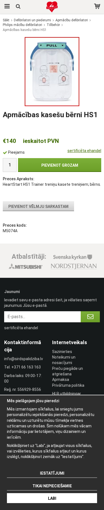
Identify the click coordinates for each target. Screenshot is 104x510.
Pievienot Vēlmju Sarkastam (38, 206)
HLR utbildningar (66, 393)
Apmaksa (60, 379)
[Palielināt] (52, 71)
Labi (52, 498)
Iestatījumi (52, 473)
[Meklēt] (18, 7)
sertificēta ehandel (84, 150)
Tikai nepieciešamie (52, 486)
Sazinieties (62, 351)
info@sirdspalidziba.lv (23, 359)
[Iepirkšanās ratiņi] (98, 7)
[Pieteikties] (90, 316)
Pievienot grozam (59, 165)
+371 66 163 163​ (26, 367)
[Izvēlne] (6, 7)
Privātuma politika (68, 385)
